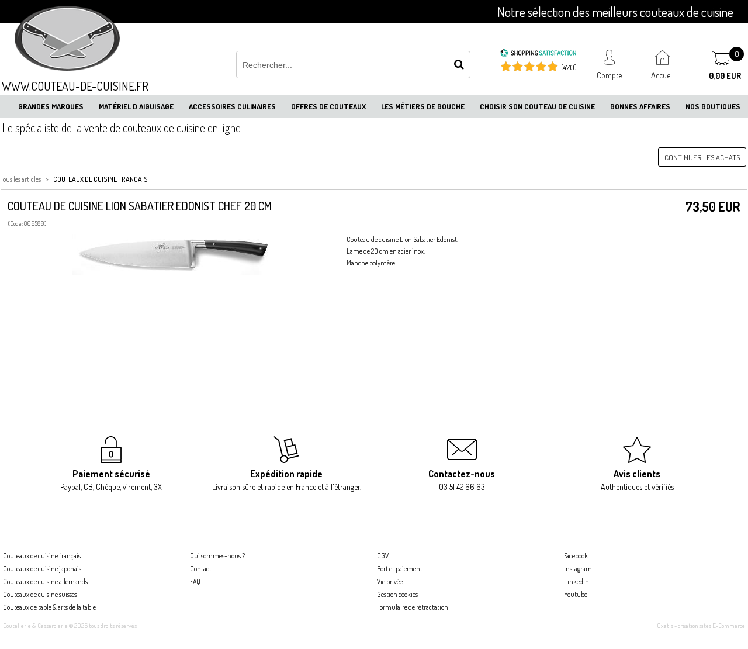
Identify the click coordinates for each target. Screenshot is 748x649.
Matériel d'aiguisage (136, 106)
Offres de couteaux (328, 106)
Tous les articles (21, 179)
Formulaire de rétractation (412, 607)
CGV (383, 555)
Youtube (575, 594)
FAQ (195, 581)
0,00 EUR (725, 76)
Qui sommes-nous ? (217, 555)
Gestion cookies (397, 594)
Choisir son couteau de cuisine (537, 106)
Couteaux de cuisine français (42, 555)
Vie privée (390, 581)
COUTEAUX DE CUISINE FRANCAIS (100, 179)
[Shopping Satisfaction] (538, 54)
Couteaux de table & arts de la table (49, 607)
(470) (569, 67)
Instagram (578, 568)
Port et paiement (400, 568)
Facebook (576, 555)
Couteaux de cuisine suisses (40, 594)
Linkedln (576, 581)
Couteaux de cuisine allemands (45, 581)
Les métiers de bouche (423, 106)
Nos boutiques (712, 106)
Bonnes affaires (640, 106)
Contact (201, 568)
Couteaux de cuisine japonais (42, 568)
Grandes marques (51, 106)
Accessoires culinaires (232, 106)
